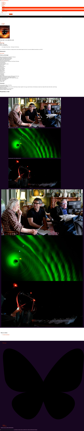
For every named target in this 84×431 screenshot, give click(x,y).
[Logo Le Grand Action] (4, 0)
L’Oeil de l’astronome (6, 334)
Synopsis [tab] (3, 23)
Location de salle (6, 7)
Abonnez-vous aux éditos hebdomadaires (7, 427)
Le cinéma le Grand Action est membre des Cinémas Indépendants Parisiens (25, 429)
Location (3, 6)
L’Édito (3, 3)
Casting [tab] (3, 24)
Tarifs (3, 5)
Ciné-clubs (3, 4)
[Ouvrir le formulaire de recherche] (43, 12)
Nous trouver (6, 9)
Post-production (6, 8)
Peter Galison (2, 42)
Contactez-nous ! (6, 10)
